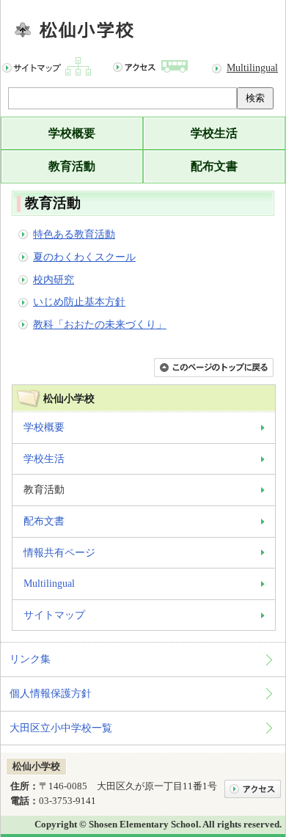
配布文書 (214, 166)
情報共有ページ (59, 552)
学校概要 (71, 133)
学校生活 (214, 133)
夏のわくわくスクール (84, 257)
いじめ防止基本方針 (79, 301)
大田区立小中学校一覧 (61, 728)
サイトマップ (54, 615)
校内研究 (53, 279)
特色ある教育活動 (74, 234)
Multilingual (252, 67)
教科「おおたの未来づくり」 (99, 324)
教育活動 (71, 166)
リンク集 (30, 659)
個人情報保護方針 (51, 693)
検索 (255, 97)
